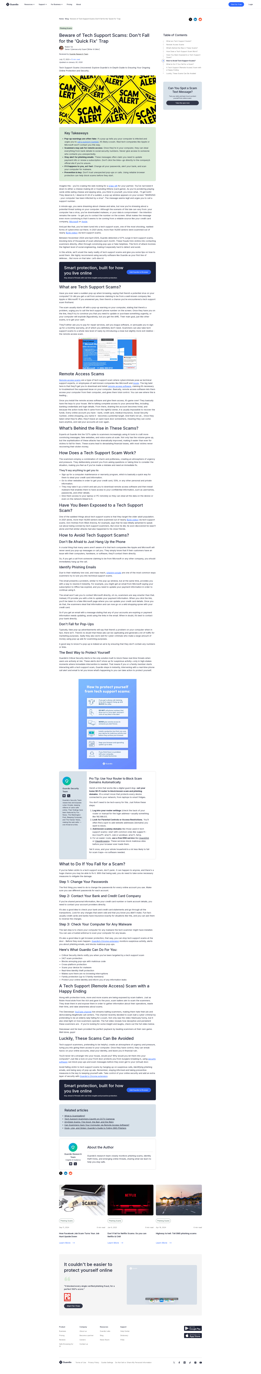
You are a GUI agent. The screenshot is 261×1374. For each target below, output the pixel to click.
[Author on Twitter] (68, 795)
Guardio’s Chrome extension (105, 941)
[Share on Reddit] (200, 19)
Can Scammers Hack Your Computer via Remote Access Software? (96, 1125)
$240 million (72, 233)
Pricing (69, 4)
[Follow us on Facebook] (179, 1362)
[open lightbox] (162, 1285)
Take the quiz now (182, 103)
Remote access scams (70, 380)
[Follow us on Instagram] (195, 1362)
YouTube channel (83, 1012)
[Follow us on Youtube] (201, 1362)
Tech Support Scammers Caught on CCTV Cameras (89, 1119)
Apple (84, 221)
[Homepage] (12, 4)
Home (61, 19)
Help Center (125, 1331)
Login (251, 4)
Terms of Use (80, 1362)
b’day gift (113, 186)
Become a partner (87, 1335)
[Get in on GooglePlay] (193, 1328)
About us (83, 1331)
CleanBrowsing (102, 841)
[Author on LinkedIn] (64, 795)
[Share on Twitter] (190, 19)
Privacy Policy (93, 1362)
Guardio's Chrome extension (93, 1076)
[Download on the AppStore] (193, 1335)
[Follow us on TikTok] (190, 1362)
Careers (83, 1340)
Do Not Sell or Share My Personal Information (133, 1362)
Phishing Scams (66, 1221)
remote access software (119, 386)
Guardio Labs (105, 1331)
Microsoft (73, 221)
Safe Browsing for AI (66, 1345)
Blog (67, 19)
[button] (29, 4)
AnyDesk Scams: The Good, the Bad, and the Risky (89, 1122)
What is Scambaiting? (74, 1116)
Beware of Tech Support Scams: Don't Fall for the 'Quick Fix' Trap (95, 19)
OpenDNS (144, 838)
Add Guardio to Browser (138, 272)
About (78, 4)
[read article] (82, 1200)
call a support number (88, 142)
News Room (104, 1340)
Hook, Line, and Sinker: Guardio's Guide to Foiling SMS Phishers (95, 1128)
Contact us (84, 1344)
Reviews (62, 1340)
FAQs (122, 1340)
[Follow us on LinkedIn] (184, 1362)
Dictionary (124, 1335)
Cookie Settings (107, 1362)
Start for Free (236, 4)
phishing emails (113, 572)
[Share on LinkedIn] (195, 19)
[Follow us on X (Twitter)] (174, 1362)
